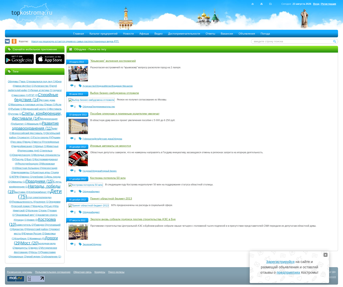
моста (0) (39, 142)
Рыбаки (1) (17, 109)
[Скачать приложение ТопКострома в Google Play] (19, 59)
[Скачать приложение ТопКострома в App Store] (50, 59)
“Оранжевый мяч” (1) (26, 215)
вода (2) (29, 142)
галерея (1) (42, 201)
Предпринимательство (103, 106)
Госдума (87, 171)
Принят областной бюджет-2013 (111, 198)
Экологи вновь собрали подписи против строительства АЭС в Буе (133, 219)
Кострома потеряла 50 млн (108, 177)
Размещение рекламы (19, 272)
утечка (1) (16, 114)
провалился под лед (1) (42, 81)
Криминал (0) (37, 238)
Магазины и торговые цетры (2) (29, 104)
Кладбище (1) (22, 238)
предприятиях (288, 272)
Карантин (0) (20, 229)
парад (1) (22, 220)
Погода (265, 33)
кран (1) (51, 104)
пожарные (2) (19, 256)
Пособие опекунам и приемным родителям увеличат (124, 113)
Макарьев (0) (34, 123)
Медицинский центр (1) (36, 109)
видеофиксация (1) (25, 146)
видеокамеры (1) (23, 172)
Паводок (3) (40, 224)
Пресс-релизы (116, 272)
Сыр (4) (51, 206)
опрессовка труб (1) (31, 150)
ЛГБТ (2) (33, 95)
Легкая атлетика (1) (42, 90)
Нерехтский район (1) (39, 229)
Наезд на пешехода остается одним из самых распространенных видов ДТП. (75, 41)
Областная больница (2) (28, 168)
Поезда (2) (21, 159)
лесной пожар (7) (23, 206)
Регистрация (328, 4)
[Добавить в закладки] (270, 4)
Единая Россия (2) (34, 233)
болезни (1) (34, 210)
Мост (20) (30, 243)
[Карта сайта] (261, 4)
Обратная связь (82, 272)
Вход (316, 4)
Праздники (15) (40, 181)
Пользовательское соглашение (52, 272)
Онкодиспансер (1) (23, 155)
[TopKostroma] (252, 4)
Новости (128, 33)
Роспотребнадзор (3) (30, 163)
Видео (158, 33)
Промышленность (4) (24, 201)
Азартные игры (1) (43, 172)
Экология (87, 244)
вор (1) (25, 81)
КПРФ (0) (17, 176)
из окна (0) (19, 142)
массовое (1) (21, 95)
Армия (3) (32, 220)
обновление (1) (52, 256)
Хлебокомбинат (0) (39, 192)
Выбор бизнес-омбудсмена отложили (114, 92)
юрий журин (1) (35, 256)
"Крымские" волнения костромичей (113, 60)
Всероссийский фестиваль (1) (29, 133)
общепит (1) (20, 123)
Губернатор (88, 139)
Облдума (100, 86)
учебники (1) (40, 176)
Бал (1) (31, 159)
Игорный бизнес (108, 171)
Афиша (144, 33)
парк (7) (45, 210)
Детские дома (106, 139)
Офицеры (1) (18, 181)
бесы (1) (36, 252)
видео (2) (36, 248)
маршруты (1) (23, 248)
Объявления (247, 33)
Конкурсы (99, 272)
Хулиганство (89, 86)
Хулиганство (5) (43, 86)
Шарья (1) (41, 146)
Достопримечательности (184, 33)
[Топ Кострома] (31, 13)
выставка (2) (22, 192)
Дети (96, 139)
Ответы (210, 33)
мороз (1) (27, 176)
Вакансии (227, 33)
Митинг (108, 86)
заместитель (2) (25, 224)
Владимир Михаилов (122, 86)
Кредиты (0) (40, 206)
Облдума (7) (14, 81)
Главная (78, 33)
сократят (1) (26, 137)
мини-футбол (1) (25, 86)
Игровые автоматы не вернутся (110, 145)
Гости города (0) (42, 137)
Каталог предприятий (104, 33)
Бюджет (96, 191)
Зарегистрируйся (280, 262)
